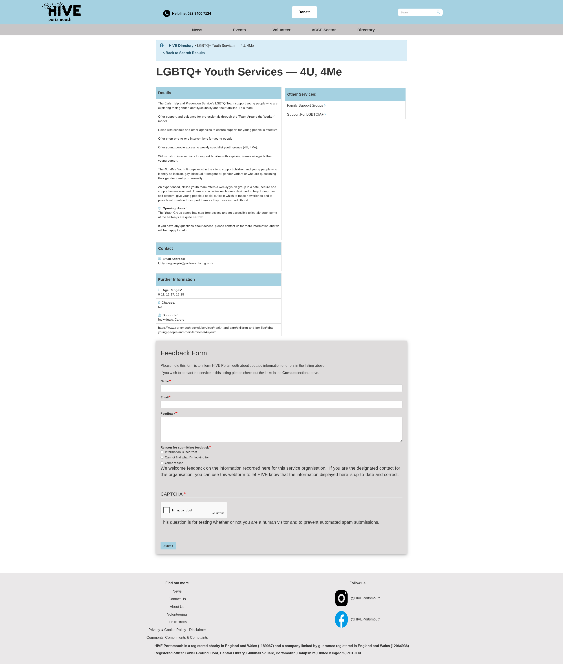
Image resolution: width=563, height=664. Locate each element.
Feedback (168, 413)
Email (165, 397)
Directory (366, 30)
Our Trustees (177, 622)
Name (165, 381)
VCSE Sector (324, 30)
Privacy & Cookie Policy (167, 630)
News (197, 30)
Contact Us (177, 599)
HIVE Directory (181, 45)
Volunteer (281, 30)
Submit (168, 545)
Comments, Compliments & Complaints (177, 637)
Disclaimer (197, 630)
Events (239, 30)
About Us (177, 607)
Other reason (174, 463)
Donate (304, 12)
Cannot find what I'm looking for (187, 457)
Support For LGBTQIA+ (305, 114)
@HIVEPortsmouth (365, 598)
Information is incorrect (181, 452)
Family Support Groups (305, 105)
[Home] (61, 12)
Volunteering (177, 614)
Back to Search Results (185, 53)
